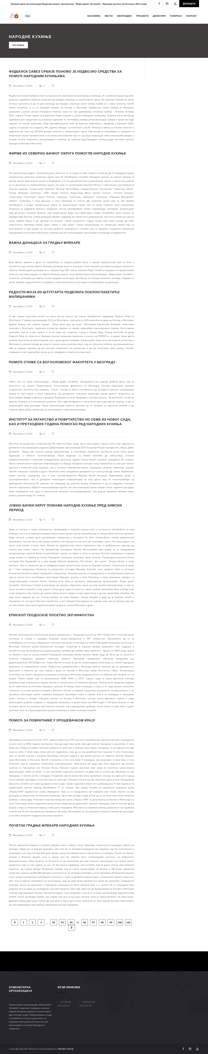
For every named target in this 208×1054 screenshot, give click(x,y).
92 (53, 922)
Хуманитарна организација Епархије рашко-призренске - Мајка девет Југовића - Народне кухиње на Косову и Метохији (79, 3)
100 (119, 922)
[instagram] (167, 3)
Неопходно (124, 15)
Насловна (93, 15)
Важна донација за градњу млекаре (44, 242)
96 (84, 922)
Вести (109, 15)
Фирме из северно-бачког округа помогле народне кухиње (67, 153)
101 (128, 922)
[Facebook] (159, 3)
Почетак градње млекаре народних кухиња (52, 825)
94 (71, 922)
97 (93, 922)
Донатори (159, 15)
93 (62, 922)
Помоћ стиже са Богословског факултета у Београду (62, 362)
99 (110, 922)
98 (102, 922)
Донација (189, 3)
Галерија (176, 15)
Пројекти (142, 15)
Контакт (191, 15)
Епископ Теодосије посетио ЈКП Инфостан (51, 615)
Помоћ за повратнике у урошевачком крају (52, 720)
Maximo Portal (66, 1048)
